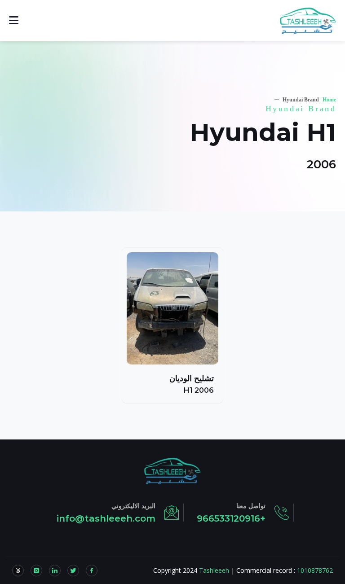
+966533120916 (231, 518)
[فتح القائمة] (13, 20)
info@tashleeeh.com (106, 518)
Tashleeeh (214, 570)
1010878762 (315, 570)
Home (329, 100)
